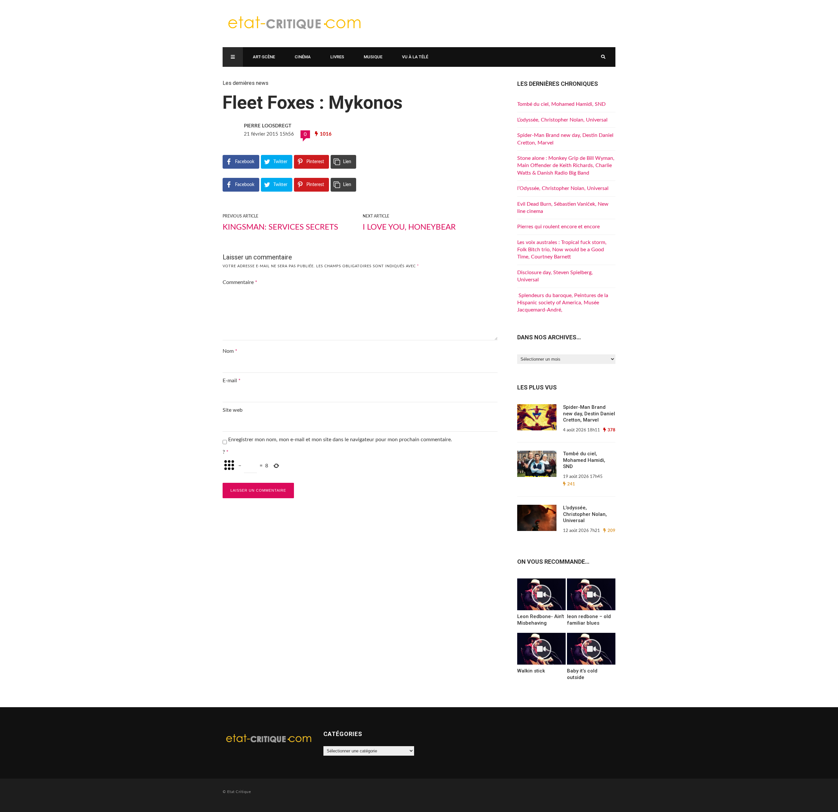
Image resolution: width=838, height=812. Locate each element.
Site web (233, 410)
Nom (230, 351)
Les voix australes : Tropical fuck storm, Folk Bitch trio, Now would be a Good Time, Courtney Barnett (562, 250)
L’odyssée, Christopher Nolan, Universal (562, 120)
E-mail (232, 380)
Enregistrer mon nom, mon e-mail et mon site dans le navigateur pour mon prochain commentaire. (340, 439)
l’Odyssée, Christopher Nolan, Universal (563, 188)
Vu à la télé (415, 56)
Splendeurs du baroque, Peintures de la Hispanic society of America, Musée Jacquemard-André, (562, 303)
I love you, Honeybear (409, 227)
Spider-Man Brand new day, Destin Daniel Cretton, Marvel (589, 413)
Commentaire (240, 282)
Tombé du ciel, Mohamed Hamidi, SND (561, 104)
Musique (373, 56)
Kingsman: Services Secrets (280, 227)
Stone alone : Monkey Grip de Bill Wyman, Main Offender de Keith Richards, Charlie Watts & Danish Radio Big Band (565, 166)
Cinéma (303, 56)
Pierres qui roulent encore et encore (558, 226)
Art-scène (264, 56)
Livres (337, 56)
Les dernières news (245, 83)
